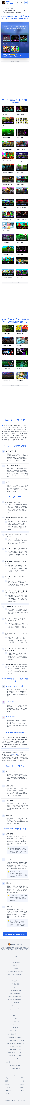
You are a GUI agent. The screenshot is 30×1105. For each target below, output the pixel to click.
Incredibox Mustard (15, 1046)
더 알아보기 (15, 1028)
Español (22, 1087)
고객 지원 (15, 1018)
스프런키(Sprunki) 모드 (15, 993)
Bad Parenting (15, 1002)
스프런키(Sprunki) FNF (15, 1049)
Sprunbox (15, 1006)
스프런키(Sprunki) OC (15, 1056)
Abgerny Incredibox (15, 1037)
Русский (8, 1093)
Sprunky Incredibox (15, 1009)
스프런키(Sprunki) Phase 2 (15, 996)
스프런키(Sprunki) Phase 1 (15, 1052)
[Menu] (26, 2)
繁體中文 (7, 1081)
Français (22, 1084)
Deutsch (7, 1084)
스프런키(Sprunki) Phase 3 (15, 999)
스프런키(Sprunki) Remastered (15, 1040)
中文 (22, 1078)
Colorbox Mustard (15, 1031)
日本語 (22, 1081)
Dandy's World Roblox (15, 1059)
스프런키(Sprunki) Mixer (15, 1068)
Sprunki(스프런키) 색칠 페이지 (13, 754)
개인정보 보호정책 (15, 1021)
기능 (15, 978)
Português (8, 1090)
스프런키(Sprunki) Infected (15, 971)
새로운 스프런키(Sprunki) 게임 (15, 974)
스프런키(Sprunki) (15, 962)
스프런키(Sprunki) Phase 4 (15, 990)
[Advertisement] (15, 77)
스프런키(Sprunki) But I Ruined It (15, 1062)
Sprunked (15, 968)
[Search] (18, 2)
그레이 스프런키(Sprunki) (15, 1034)
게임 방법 (15, 981)
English (8, 1078)
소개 (15, 987)
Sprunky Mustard (15, 1065)
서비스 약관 (15, 1025)
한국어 (8, 1087)
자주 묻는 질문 (15, 984)
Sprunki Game (9, 8)
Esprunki (15, 965)
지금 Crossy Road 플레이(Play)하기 (15, 934)
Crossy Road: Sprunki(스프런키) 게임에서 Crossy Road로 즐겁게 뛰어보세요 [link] (14, 11)
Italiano (22, 1090)
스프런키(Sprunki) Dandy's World (15, 1043)
